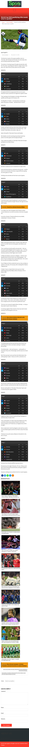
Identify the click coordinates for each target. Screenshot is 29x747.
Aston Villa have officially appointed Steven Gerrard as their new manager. (15, 670)
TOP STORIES (5, 54)
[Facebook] (2, 475)
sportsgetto (4, 52)
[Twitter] (5, 475)
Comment (3, 691)
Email (2, 713)
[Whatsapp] (7, 475)
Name (2, 707)
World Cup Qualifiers (9, 681)
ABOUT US (6, 733)
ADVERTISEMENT (5, 738)
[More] (13, 475)
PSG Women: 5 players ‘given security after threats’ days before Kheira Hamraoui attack (14, 673)
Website (3, 718)
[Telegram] (10, 475)
